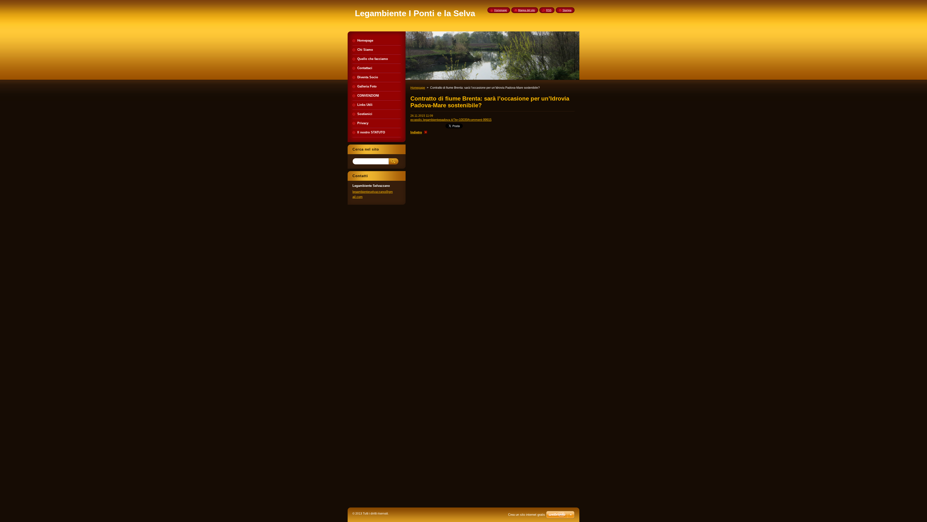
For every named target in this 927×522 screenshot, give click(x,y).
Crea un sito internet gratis (526, 514)
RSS (548, 10)
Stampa (566, 10)
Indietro (416, 132)
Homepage (417, 87)
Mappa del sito (526, 10)
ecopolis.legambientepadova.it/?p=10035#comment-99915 (451, 120)
